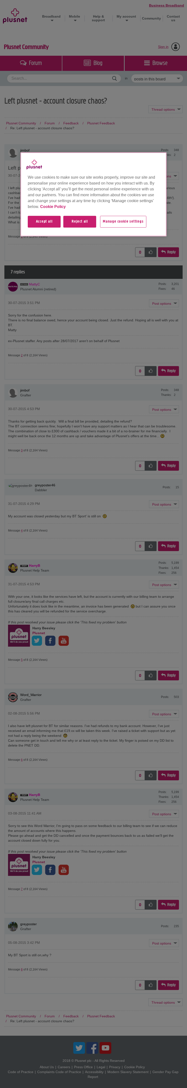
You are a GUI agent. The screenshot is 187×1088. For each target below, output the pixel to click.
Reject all (80, 222)
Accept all (44, 222)
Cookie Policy (53, 207)
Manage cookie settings (123, 222)
